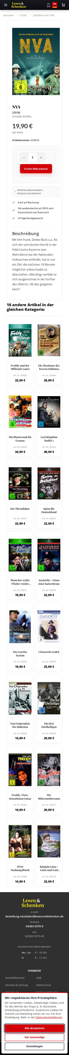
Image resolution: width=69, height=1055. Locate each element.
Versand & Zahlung (16, 985)
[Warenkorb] (63, 5)
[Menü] (5, 5)
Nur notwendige (34, 1037)
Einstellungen (34, 1046)
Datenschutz (43, 985)
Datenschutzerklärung (49, 1017)
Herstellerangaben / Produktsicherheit (30, 192)
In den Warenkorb (36, 168)
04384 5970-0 (34, 926)
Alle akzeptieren (34, 1028)
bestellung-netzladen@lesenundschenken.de (34, 916)
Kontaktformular (15, 977)
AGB (38, 977)
